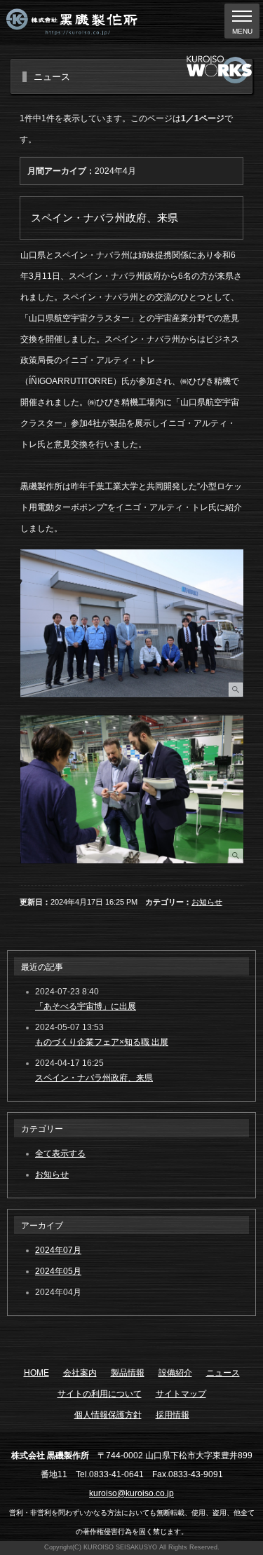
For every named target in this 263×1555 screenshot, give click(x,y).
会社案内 (80, 1373)
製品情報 (127, 1373)
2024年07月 (58, 1250)
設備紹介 (175, 1373)
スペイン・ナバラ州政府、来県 (94, 1078)
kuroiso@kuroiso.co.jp (131, 1493)
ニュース (223, 1373)
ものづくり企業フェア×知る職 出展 (101, 1042)
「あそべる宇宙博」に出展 (85, 1006)
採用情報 (172, 1415)
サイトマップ (181, 1394)
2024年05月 (58, 1271)
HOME (36, 1373)
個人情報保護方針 (108, 1415)
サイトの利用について (100, 1394)
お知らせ (206, 902)
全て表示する (60, 1153)
